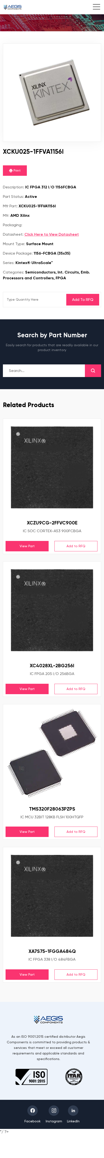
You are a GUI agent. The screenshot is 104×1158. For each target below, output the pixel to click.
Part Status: (13, 196)
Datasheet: (13, 234)
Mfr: (6, 215)
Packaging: (12, 225)
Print (17, 170)
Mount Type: (14, 243)
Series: (9, 262)
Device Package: (18, 253)
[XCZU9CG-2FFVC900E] (52, 467)
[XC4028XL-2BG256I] (52, 610)
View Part (27, 546)
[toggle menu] (94, 7)
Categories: (13, 272)
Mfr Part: (10, 206)
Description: (13, 187)
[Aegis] (12, 7)
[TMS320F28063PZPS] (52, 753)
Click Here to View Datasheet (51, 234)
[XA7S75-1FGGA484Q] (52, 896)
